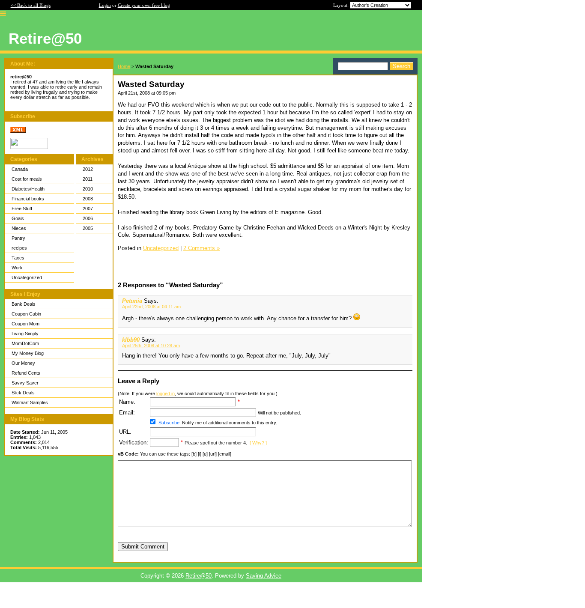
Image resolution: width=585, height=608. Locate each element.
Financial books (28, 198)
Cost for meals (27, 179)
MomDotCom (25, 343)
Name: (127, 402)
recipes (19, 247)
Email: (127, 412)
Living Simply (25, 333)
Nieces (19, 228)
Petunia (132, 301)
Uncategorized (27, 277)
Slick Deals (23, 392)
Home (124, 66)
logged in (165, 393)
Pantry (18, 238)
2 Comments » (201, 248)
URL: (125, 432)
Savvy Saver (25, 382)
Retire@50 (198, 575)
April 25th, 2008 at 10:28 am (151, 345)
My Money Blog (28, 353)
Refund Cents (26, 373)
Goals (18, 218)
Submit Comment (142, 546)
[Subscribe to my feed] (18, 131)
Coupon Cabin (26, 313)
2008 (88, 198)
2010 (88, 188)
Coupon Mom (25, 323)
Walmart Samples (30, 402)
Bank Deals (24, 304)
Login (105, 5)
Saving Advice (263, 575)
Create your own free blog (144, 5)
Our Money (23, 363)
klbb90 (131, 340)
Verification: (133, 442)
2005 (88, 228)
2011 (88, 179)
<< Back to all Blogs (31, 5)
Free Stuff (22, 208)
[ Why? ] (258, 442)
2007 (88, 208)
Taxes (18, 257)
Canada (20, 169)
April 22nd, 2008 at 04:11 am (151, 306)
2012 (88, 169)
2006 (88, 218)
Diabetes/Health (28, 188)
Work (17, 267)
